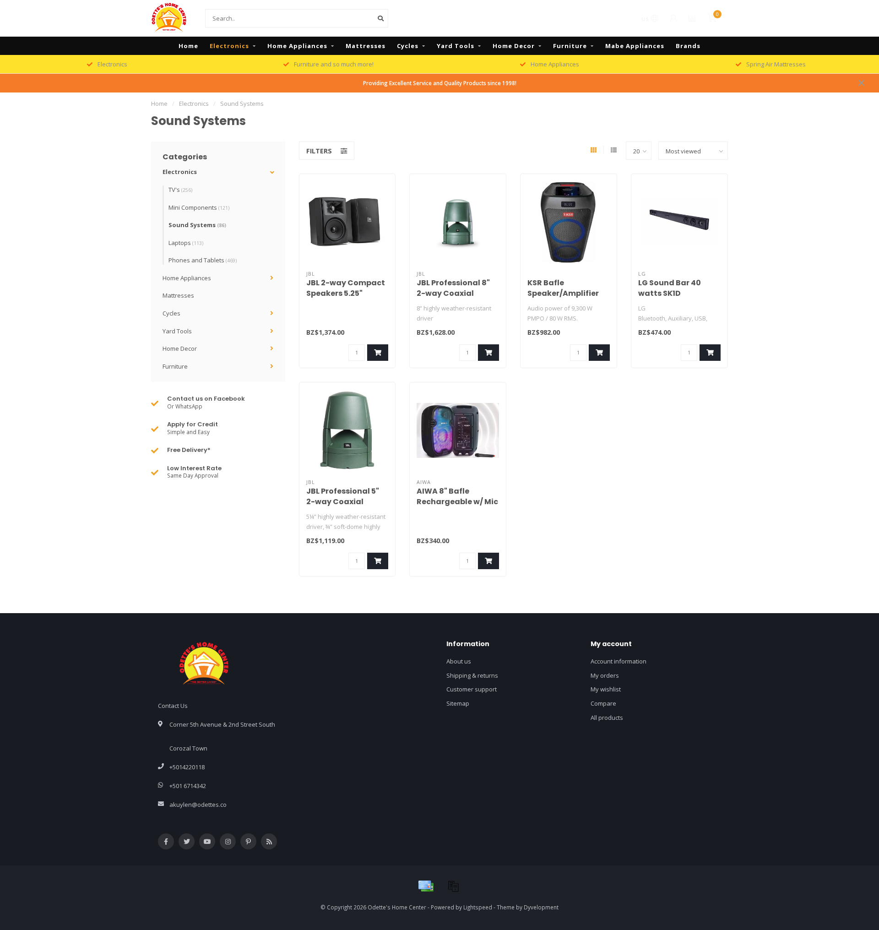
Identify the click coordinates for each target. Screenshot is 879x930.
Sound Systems (197, 225)
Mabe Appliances (634, 46)
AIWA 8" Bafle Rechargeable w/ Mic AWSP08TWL (457, 501)
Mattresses (365, 46)
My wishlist (606, 689)
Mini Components (198, 207)
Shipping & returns (472, 675)
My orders (605, 675)
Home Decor (514, 46)
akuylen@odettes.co (198, 804)
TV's (180, 189)
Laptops (185, 243)
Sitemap (457, 703)
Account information (618, 661)
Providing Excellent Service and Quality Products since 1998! (439, 83)
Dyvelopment (541, 907)
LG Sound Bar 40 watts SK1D (669, 288)
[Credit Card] (425, 886)
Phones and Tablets (202, 260)
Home (188, 46)
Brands (688, 46)
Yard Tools (455, 46)
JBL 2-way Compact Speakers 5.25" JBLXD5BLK (345, 293)
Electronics (229, 46)
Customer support (471, 689)
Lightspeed (477, 907)
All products (607, 717)
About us (458, 661)
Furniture (570, 46)
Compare (603, 703)
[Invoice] (453, 886)
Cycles (407, 46)
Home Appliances (297, 46)
